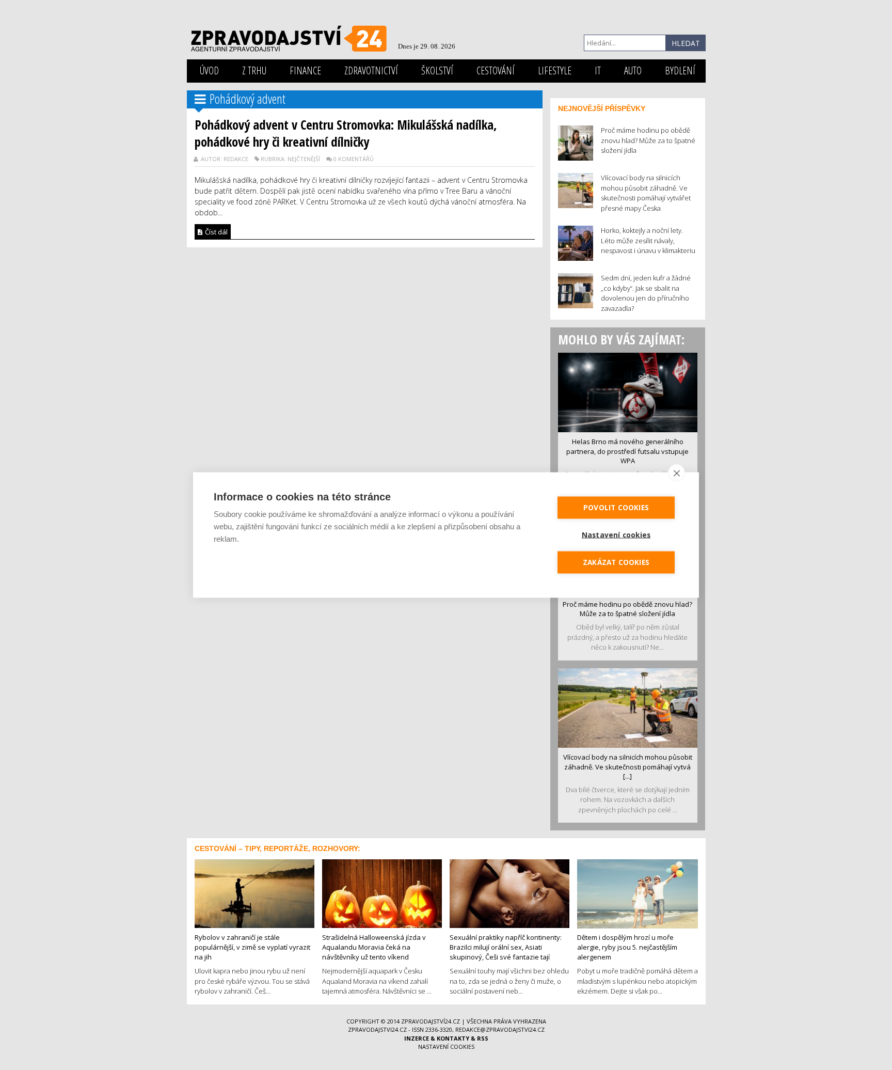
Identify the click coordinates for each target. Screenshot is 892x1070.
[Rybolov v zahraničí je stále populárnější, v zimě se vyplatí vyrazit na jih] (254, 893)
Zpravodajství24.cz (430, 1021)
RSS (482, 1038)
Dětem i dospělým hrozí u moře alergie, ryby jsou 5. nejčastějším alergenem (627, 947)
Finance (305, 70)
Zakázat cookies (616, 562)
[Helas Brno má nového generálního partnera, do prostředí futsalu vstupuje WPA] (627, 391)
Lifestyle (554, 70)
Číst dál (215, 232)
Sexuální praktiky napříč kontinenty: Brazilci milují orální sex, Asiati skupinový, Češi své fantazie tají (506, 947)
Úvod (209, 70)
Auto (633, 70)
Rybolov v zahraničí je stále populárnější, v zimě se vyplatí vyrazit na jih (252, 947)
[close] (676, 473)
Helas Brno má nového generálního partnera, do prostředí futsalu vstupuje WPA (627, 451)
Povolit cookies (616, 507)
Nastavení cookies (446, 1046)
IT (598, 70)
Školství (437, 70)
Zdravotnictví (371, 70)
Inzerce (416, 1038)
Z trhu (254, 70)
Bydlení (680, 70)
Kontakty (453, 1038)
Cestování (495, 70)
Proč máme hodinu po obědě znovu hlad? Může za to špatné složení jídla (627, 609)
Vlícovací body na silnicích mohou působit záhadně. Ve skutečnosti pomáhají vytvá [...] (627, 766)
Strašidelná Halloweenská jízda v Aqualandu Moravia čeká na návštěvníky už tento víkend (374, 947)
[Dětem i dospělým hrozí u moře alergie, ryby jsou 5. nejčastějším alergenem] (637, 893)
